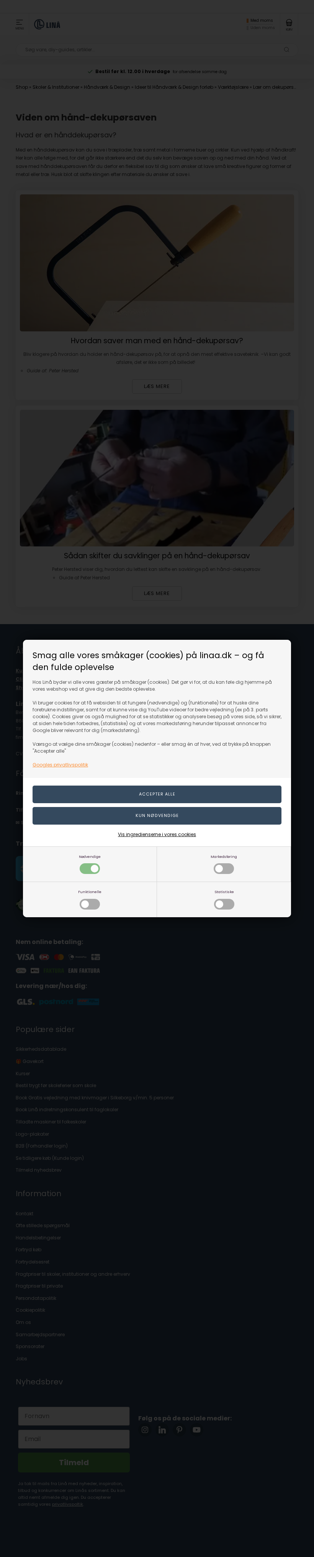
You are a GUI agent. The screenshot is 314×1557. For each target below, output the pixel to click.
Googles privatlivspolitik (60, 764)
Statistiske (224, 891)
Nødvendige (90, 856)
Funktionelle (89, 891)
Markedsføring (224, 856)
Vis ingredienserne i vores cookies (157, 834)
